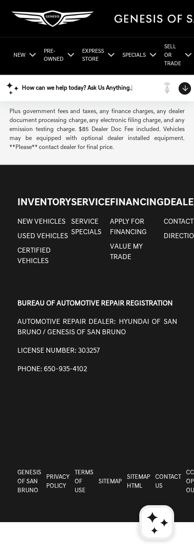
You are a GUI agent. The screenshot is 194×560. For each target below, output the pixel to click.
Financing (137, 203)
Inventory (44, 203)
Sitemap (110, 482)
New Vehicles (41, 222)
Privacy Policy (58, 481)
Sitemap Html (138, 481)
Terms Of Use (84, 482)
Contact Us (168, 481)
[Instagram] (174, 424)
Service (90, 203)
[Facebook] (153, 424)
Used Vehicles (42, 236)
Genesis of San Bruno (29, 482)
